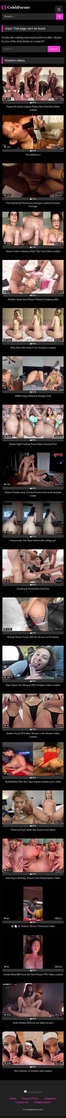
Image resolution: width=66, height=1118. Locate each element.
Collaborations (42, 1102)
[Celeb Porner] (33, 1092)
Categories (50, 1098)
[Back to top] (56, 1108)
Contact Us (22, 1102)
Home (12, 1098)
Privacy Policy (30, 1098)
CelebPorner (18, 7)
